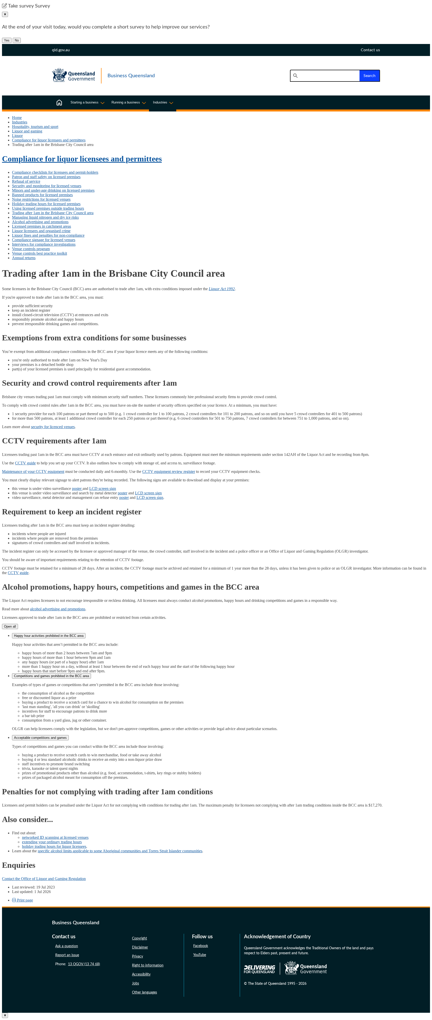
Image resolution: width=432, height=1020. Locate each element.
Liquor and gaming (27, 131)
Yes (7, 40)
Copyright (139, 938)
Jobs (135, 983)
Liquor (17, 135)
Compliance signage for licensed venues (43, 240)
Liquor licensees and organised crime (41, 231)
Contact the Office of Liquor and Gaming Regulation (44, 879)
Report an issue (67, 955)
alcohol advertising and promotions (57, 609)
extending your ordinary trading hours (52, 842)
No (17, 40)
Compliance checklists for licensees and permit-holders (55, 172)
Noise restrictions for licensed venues (41, 199)
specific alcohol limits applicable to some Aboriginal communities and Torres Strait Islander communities (120, 851)
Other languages (144, 992)
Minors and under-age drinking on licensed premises (53, 190)
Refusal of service (26, 181)
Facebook (200, 946)
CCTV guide (25, 463)
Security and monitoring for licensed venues (46, 186)
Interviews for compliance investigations (44, 244)
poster (77, 488)
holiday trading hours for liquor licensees (54, 846)
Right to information (148, 965)
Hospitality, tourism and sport (35, 126)
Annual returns (24, 258)
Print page (24, 900)
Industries (19, 122)
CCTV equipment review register (168, 471)
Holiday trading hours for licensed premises (46, 204)
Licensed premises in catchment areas (41, 226)
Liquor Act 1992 (222, 289)
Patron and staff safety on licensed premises (46, 177)
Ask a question (66, 946)
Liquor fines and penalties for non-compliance (48, 235)
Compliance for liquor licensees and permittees (49, 140)
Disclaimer (140, 947)
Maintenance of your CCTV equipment (33, 471)
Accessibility (141, 974)
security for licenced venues (53, 427)
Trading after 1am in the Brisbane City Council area (53, 213)
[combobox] (325, 76)
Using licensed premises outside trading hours (48, 208)
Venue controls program (31, 249)
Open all (10, 626)
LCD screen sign (102, 488)
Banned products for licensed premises (42, 195)
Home (17, 117)
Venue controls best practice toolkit (39, 253)
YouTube (199, 955)
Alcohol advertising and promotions (40, 222)
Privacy (137, 956)
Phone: (77, 964)
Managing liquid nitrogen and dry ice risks (45, 217)
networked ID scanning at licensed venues (55, 837)
